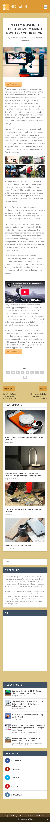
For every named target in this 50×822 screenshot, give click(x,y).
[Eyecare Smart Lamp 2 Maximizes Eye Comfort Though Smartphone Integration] (25, 458)
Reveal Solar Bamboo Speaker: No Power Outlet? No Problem (26, 739)
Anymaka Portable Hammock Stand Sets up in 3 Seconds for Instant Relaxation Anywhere (27, 704)
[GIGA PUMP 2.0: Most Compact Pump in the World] (8, 716)
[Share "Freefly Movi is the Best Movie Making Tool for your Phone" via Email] (42, 372)
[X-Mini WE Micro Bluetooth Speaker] (25, 530)
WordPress (42, 816)
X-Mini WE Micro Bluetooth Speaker (20, 545)
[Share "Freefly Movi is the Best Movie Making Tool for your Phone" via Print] (25, 377)
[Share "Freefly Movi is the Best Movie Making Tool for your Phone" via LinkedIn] (27, 372)
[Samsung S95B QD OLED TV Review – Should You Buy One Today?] (8, 693)
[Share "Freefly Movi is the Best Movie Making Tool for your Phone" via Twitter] (12, 372)
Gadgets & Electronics (19, 696)
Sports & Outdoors (18, 709)
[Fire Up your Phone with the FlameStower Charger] (25, 494)
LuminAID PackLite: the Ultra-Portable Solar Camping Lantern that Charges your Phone (28, 727)
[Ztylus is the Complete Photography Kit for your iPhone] (25, 422)
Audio (14, 743)
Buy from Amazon (13, 84)
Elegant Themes (19, 816)
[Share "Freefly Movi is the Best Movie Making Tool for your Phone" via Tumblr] (17, 372)
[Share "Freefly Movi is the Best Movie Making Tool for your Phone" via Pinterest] (22, 372)
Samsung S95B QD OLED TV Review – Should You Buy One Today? (27, 692)
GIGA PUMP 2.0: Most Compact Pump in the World (27, 716)
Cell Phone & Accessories (25, 743)
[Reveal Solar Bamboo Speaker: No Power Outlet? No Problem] (8, 740)
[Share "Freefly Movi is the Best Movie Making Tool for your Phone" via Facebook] (8, 372)
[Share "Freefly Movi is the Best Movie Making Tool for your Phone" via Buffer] (32, 372)
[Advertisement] (25, 643)
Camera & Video (25, 38)
